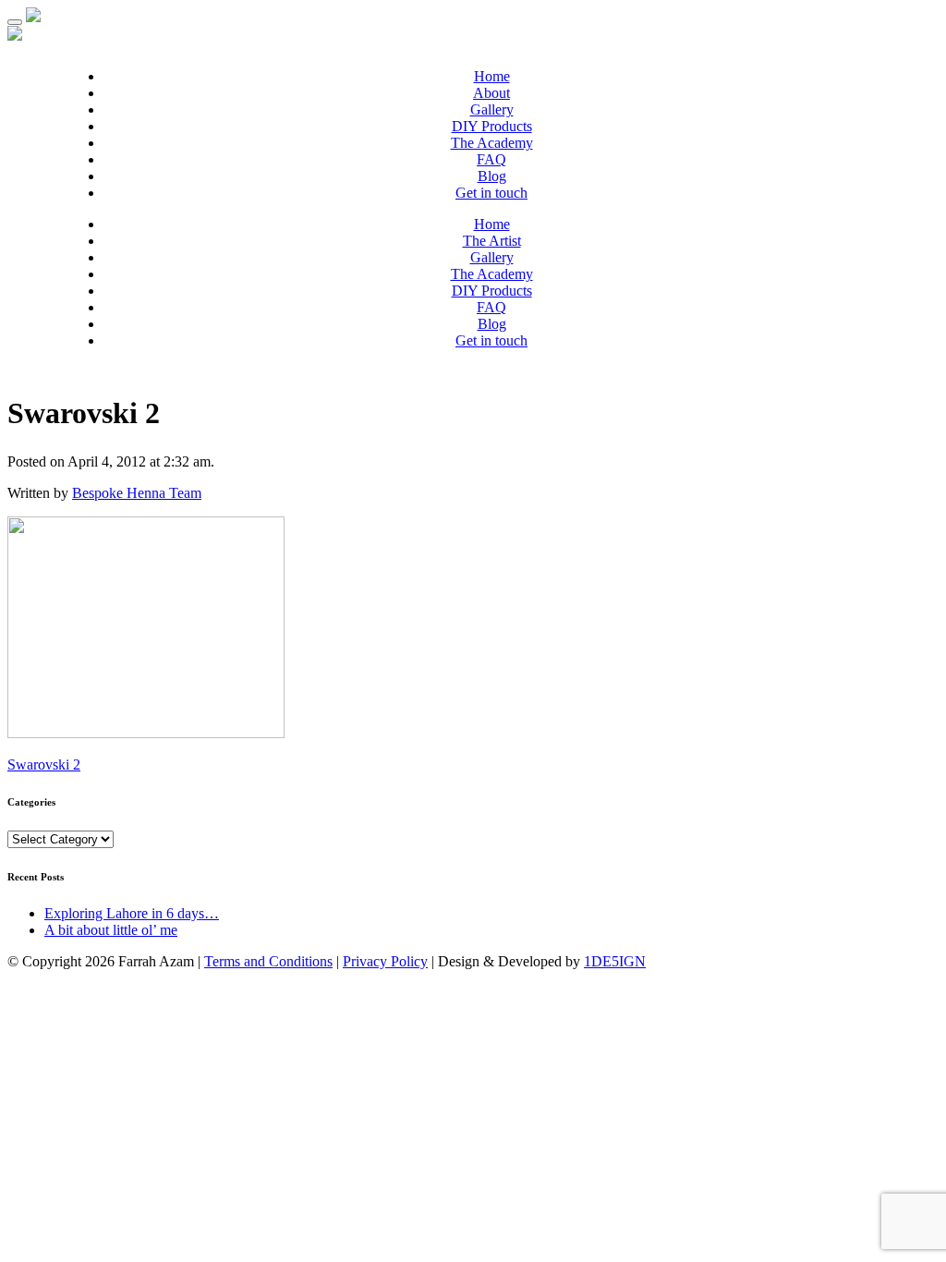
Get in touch (491, 192)
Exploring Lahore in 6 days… (131, 913)
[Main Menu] (14, 22)
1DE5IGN (615, 961)
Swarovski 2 (43, 764)
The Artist (492, 241)
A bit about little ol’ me (110, 930)
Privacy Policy (385, 961)
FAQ (491, 159)
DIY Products (492, 126)
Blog (492, 176)
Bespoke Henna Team (136, 493)
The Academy (492, 143)
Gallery (492, 109)
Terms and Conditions (268, 961)
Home (492, 76)
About (491, 93)
